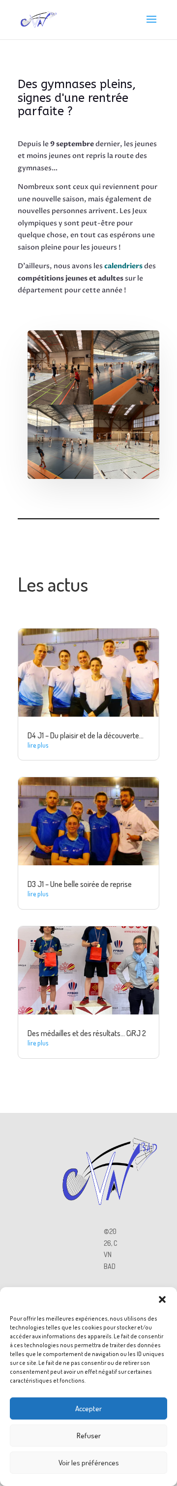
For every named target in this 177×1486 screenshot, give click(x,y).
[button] (162, 1299)
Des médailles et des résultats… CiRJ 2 (87, 1033)
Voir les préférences (89, 1462)
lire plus (38, 745)
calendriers (123, 266)
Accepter (88, 1408)
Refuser (89, 1435)
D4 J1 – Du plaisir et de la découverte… (86, 735)
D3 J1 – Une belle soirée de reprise (80, 884)
